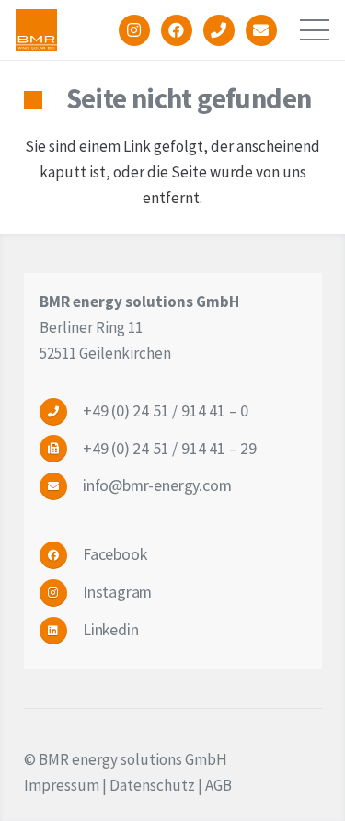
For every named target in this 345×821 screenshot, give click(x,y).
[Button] (134, 30)
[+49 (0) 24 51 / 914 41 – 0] (61, 411)
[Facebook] (61, 555)
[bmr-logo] (36, 30)
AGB (218, 785)
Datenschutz (152, 785)
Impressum (61, 785)
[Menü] (314, 30)
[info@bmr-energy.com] (61, 486)
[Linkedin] (61, 630)
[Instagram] (61, 592)
